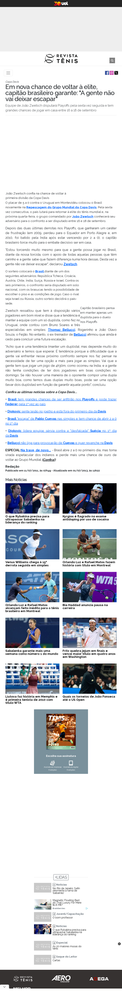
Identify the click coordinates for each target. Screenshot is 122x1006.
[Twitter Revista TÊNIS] (116, 72)
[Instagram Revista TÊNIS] (111, 72)
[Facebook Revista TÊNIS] (106, 72)
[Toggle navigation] (8, 73)
